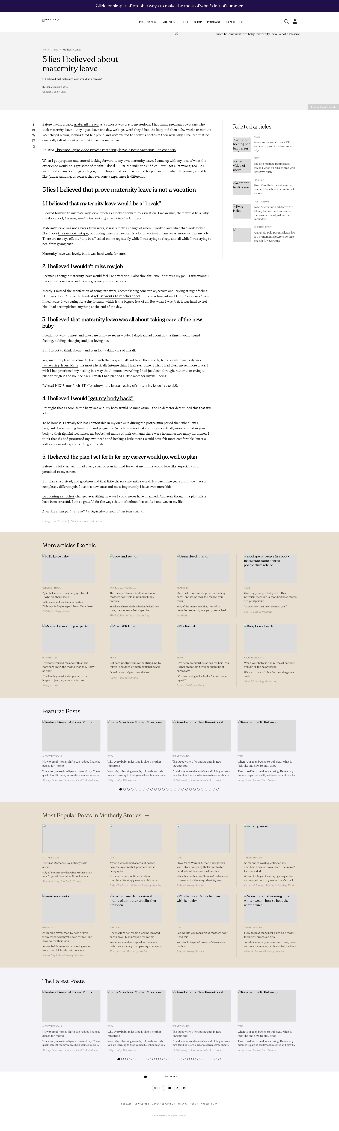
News (257, 137)
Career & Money (254, 857)
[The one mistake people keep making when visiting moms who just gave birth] (242, 166)
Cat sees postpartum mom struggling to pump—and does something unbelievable (135, 665)
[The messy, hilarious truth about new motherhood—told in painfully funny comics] (136, 568)
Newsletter (142, 1104)
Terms (194, 1104)
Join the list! (235, 22)
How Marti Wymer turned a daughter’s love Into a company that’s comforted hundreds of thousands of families (201, 867)
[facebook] (162, 1088)
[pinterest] (184, 1088)
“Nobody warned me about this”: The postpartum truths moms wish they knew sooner (68, 667)
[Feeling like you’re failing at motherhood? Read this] (203, 908)
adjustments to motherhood (117, 296)
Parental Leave (92, 521)
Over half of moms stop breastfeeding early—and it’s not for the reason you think (201, 597)
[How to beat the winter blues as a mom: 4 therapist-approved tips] (270, 908)
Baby (110, 756)
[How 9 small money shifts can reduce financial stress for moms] (71, 736)
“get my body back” (110, 398)
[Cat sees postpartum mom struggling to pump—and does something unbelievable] (136, 638)
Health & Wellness (87, 780)
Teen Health (252, 780)
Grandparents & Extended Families (198, 781)
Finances (69, 780)
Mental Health (253, 927)
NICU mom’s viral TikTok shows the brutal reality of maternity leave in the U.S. (116, 385)
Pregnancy (147, 22)
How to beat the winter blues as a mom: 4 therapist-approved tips (270, 935)
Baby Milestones (125, 780)
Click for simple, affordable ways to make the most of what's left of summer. (169, 6)
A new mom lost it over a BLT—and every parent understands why (273, 146)
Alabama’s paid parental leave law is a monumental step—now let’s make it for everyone (274, 237)
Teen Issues (268, 780)
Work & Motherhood (123, 587)
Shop (198, 22)
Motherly (183, 587)
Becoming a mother (58, 496)
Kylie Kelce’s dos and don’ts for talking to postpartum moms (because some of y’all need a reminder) (273, 213)
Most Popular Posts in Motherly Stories (91, 815)
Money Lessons (52, 756)
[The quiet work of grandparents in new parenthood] (202, 736)
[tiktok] (177, 1088)
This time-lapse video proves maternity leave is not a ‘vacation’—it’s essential (115, 150)
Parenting (170, 22)
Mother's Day (50, 857)
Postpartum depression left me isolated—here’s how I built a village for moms (136, 935)
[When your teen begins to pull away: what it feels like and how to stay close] (267, 736)
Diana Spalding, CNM (57, 87)
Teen (240, 756)
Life (186, 22)
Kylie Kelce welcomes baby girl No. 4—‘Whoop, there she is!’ (65, 595)
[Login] (295, 22)
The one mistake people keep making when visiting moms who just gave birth (274, 168)
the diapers (116, 165)
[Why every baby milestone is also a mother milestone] (137, 736)
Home (46, 49)
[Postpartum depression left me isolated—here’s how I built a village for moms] (136, 908)
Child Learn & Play (127, 885)
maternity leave (86, 124)
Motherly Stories (72, 49)
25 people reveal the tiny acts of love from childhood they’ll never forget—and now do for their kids (67, 937)
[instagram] (155, 1088)
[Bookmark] (33, 147)
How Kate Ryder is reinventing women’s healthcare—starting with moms (275, 190)
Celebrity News (51, 587)
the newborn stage (73, 233)
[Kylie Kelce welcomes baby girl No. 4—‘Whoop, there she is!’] (68, 568)
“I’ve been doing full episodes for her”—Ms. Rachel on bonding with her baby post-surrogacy (203, 667)
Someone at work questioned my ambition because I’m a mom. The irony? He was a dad (269, 867)
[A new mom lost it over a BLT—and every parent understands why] (242, 145)
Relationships (181, 756)
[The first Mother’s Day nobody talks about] (68, 838)
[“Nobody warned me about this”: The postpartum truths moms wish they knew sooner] (68, 638)
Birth (257, 158)
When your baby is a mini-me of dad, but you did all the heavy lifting (269, 665)
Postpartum (261, 201)
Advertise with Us (163, 1104)
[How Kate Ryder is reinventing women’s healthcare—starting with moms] (242, 188)
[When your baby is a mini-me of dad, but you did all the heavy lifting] (270, 638)
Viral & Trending (262, 612)
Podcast (213, 22)
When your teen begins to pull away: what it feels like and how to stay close (265, 764)
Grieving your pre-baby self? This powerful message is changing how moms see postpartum (270, 597)
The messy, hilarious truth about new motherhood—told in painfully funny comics (132, 597)
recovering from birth (60, 365)
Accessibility (209, 1104)
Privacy (183, 1104)
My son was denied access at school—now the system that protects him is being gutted (133, 867)
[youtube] (170, 1088)
